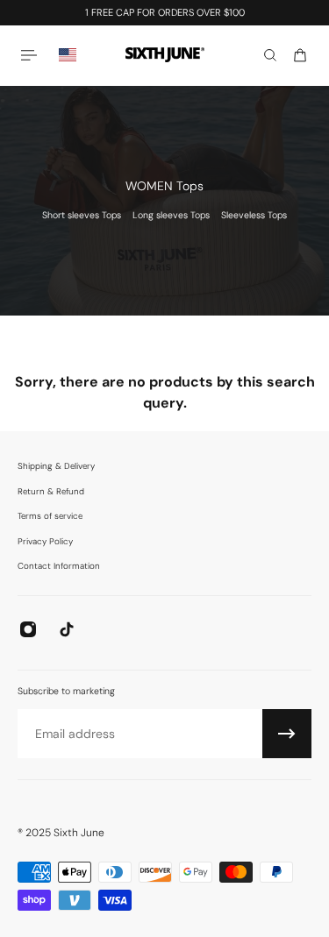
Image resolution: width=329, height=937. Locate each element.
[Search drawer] (270, 55)
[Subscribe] (286, 733)
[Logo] (164, 54)
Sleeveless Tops (254, 215)
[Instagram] (28, 629)
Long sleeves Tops (171, 215)
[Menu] (31, 55)
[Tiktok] (66, 629)
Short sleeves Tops (81, 215)
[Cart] (300, 55)
